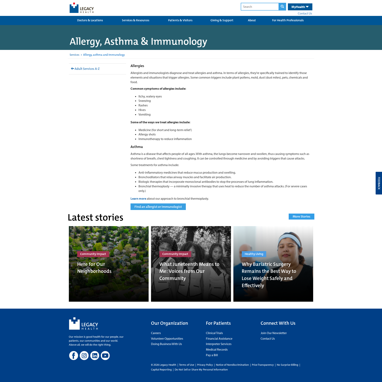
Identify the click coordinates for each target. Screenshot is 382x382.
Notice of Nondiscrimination (232, 364)
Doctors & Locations (90, 20)
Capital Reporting (161, 369)
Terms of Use (187, 364)
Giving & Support (221, 20)
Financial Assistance (219, 338)
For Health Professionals (288, 20)
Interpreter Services (218, 344)
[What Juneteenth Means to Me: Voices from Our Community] (191, 264)
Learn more (138, 198)
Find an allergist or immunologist (158, 207)
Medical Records (217, 349)
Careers (156, 333)
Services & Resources (135, 20)
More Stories (301, 216)
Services (74, 54)
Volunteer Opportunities (167, 338)
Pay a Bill (212, 355)
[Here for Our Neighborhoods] (109, 264)
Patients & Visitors (180, 20)
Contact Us (305, 13)
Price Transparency (263, 364)
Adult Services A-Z (87, 69)
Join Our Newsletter (274, 333)
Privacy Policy (205, 364)
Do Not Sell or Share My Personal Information (201, 369)
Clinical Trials (214, 333)
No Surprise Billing (287, 364)
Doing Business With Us (166, 344)
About (252, 20)
